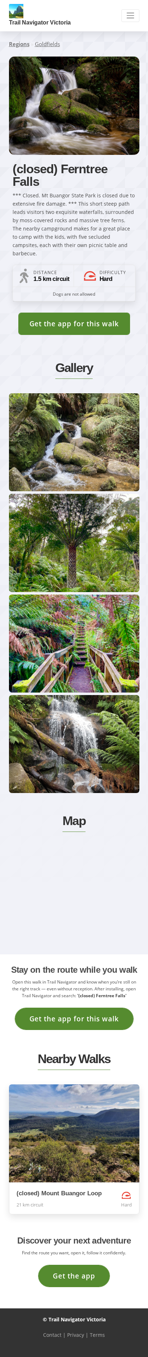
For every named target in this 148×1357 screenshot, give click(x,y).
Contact (52, 1334)
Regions (19, 44)
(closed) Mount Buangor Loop (59, 1193)
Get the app (74, 1276)
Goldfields (47, 44)
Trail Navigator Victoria (40, 22)
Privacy (75, 1334)
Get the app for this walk (74, 323)
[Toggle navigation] (130, 15)
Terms (97, 1334)
